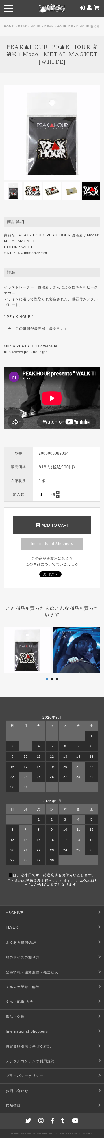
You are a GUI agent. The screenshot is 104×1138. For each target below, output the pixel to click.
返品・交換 (15, 1017)
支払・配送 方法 (19, 1002)
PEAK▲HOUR (29, 26)
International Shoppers (52, 544)
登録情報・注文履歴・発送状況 (32, 972)
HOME (9, 26)
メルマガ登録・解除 (23, 987)
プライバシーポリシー (24, 1076)
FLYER (12, 927)
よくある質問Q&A (21, 942)
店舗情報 (13, 1106)
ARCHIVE (14, 913)
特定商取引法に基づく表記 (28, 1046)
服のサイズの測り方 (23, 957)
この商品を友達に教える (52, 558)
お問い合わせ (17, 1091)
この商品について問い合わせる (52, 564)
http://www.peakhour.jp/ (25, 352)
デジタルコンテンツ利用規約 (30, 1061)
